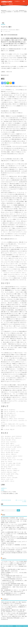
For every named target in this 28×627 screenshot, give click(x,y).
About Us (11, 4)
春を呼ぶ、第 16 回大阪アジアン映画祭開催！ (11, 544)
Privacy (4, 4)
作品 (24, 1)
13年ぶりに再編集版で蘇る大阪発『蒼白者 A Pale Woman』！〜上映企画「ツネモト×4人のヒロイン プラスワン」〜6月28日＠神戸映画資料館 (14, 577)
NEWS (3, 514)
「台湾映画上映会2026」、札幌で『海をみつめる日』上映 (13, 587)
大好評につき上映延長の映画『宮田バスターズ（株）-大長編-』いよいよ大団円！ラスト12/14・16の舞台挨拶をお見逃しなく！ (14, 534)
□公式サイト (4, 488)
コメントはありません (6, 31)
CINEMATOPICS (6, 2)
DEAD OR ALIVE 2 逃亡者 (6, 500)
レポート (4, 558)
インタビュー (17, 1)
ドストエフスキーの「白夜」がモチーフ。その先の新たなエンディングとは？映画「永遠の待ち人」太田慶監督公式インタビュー (14, 607)
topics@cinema (5, 29)
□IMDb (2, 490)
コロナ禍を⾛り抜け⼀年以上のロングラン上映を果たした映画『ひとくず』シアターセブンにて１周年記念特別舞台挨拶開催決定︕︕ (14, 538)
